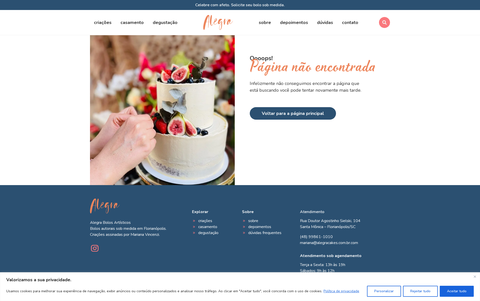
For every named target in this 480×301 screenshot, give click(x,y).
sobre (265, 22)
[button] (384, 22)
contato (350, 22)
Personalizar (384, 291)
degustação (165, 22)
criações (103, 22)
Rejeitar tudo (420, 291)
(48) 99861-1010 (316, 237)
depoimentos (294, 22)
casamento (132, 22)
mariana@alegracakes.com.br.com (329, 243)
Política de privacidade (341, 291)
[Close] (475, 277)
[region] (240, 286)
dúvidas (325, 22)
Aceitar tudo (456, 291)
